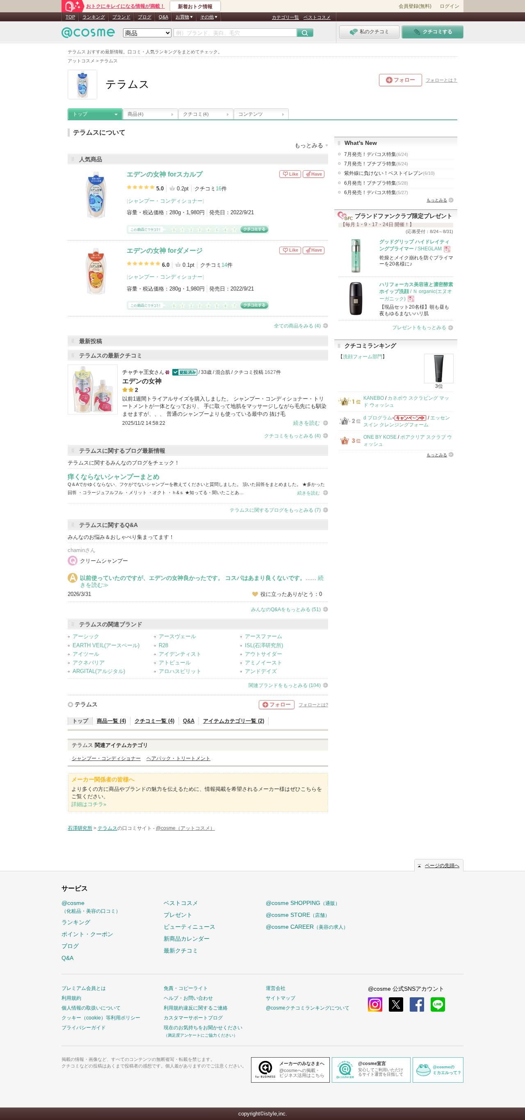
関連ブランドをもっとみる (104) (285, 685)
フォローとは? (313, 704)
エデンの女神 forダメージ (165, 250)
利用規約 (71, 998)
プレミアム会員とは (84, 988)
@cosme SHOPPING (303, 903)
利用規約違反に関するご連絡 (196, 1008)
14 (224, 265)
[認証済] (184, 372)
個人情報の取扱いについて (91, 1008)
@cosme (91, 907)
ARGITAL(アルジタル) (99, 671)
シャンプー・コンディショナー (165, 201)
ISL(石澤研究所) (264, 645)
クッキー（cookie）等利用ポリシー (101, 1018)
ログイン (449, 6)
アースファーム (263, 636)
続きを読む (306, 423)
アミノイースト (263, 663)
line (438, 1004)
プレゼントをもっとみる (419, 327)
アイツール (86, 654)
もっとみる (437, 200)
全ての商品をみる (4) (297, 326)
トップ (80, 114)
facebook (417, 1004)
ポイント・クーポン (87, 934)
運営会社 (275, 988)
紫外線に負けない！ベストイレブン (389, 173)
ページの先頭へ (442, 865)
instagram (375, 1004)
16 (218, 189)
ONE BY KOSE (380, 437)
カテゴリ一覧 (285, 17)
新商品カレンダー (187, 938)
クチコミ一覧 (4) (154, 721)
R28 (163, 645)
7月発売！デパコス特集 (376, 154)
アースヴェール (177, 636)
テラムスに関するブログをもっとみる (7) (275, 510)
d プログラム (377, 418)
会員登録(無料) (415, 6)
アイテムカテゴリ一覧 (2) (233, 721)
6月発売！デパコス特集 (376, 192)
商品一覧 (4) (111, 721)
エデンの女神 (142, 381)
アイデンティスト (180, 654)
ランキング (93, 16)
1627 (270, 372)
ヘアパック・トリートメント (178, 758)
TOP (70, 16)
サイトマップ (280, 998)
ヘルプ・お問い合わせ (188, 998)
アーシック (86, 636)
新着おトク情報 (195, 6)
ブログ (144, 16)
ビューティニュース (189, 926)
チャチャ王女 (138, 372)
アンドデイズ (261, 671)
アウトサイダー (263, 654)
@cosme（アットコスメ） (185, 828)
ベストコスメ (317, 17)
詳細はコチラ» (88, 804)
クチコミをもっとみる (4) (292, 436)
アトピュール (175, 663)
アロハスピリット (180, 671)
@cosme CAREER (307, 926)
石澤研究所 (80, 828)
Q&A (163, 16)
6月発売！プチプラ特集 (376, 183)
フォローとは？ (441, 80)
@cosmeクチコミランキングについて (307, 1008)
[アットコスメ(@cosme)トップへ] (88, 35)
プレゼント (178, 915)
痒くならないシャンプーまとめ (114, 476)
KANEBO (373, 398)
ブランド (121, 16)
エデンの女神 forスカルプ (165, 174)
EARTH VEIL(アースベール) (106, 645)
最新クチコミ (181, 950)
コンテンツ (250, 114)
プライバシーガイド (84, 1028)
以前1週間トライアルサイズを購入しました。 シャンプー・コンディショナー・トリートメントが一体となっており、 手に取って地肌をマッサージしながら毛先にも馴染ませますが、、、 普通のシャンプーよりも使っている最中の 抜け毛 (224, 406)
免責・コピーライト (186, 988)
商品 (135, 114)
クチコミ (195, 114)
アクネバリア (89, 663)
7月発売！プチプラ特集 (376, 164)
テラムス (86, 704)
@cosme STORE (298, 915)
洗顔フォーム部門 (362, 357)
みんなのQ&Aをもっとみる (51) (286, 609)
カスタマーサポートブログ (193, 1018)
